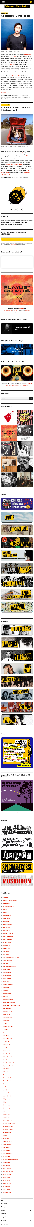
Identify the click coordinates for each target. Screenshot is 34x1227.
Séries (3, 1210)
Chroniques (4, 1203)
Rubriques (3, 1207)
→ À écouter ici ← (17, 813)
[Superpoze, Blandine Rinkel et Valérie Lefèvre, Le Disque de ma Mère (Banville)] (9, 464)
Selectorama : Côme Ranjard (15, 15)
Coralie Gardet (7, 95)
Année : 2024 (5, 179)
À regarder (4, 1217)
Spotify (10, 310)
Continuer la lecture (6, 92)
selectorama (4, 13)
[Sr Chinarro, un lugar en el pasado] (25, 464)
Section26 (5, 1225)
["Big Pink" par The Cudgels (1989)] (25, 433)
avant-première (5, 105)
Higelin (7, 172)
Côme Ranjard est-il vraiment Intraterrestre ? (16, 109)
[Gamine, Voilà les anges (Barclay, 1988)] (9, 448)
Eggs (27, 155)
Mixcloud (21, 312)
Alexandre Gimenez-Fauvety (14, 164)
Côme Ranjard (13, 56)
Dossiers (3, 1220)
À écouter (3, 1213)
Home (2, 1200)
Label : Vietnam (22, 97)
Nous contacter (13, 244)
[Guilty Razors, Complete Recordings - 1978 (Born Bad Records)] (9, 479)
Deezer (6, 310)
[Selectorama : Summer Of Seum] (25, 417)
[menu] (3, 2)
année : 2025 (5, 97)
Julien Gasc (27, 172)
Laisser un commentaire (12, 98)
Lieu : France (21, 179)
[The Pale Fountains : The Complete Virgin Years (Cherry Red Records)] (25, 479)
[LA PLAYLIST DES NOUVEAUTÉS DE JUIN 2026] (9, 433)
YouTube (15, 310)
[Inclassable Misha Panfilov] (25, 448)
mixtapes (27, 310)
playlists (21, 308)
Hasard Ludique (16, 75)
